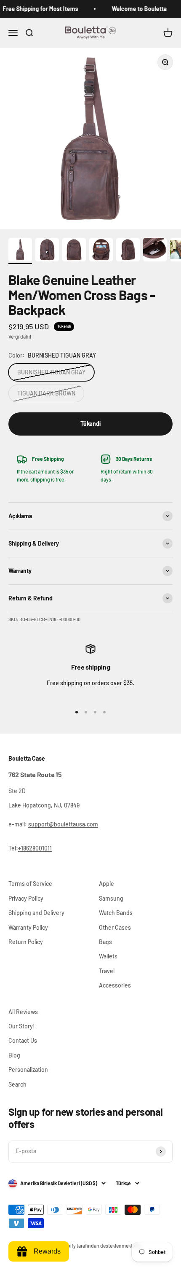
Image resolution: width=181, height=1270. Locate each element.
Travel (106, 970)
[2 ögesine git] (47, 251)
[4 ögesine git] (101, 251)
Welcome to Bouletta (135, 8)
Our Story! (21, 1026)
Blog (14, 1055)
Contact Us (22, 1040)
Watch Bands (116, 912)
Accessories (115, 985)
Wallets (108, 956)
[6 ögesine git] (155, 251)
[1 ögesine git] (20, 251)
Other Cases (115, 927)
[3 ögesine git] (74, 251)
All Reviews (23, 1011)
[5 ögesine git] (128, 251)
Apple (106, 883)
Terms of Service (30, 883)
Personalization (28, 1069)
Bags (105, 941)
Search (17, 1084)
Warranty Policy (28, 927)
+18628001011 (35, 848)
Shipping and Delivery (36, 912)
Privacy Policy (25, 898)
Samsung (111, 898)
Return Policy (25, 941)
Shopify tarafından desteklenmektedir (100, 1245)
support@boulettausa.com (63, 824)
